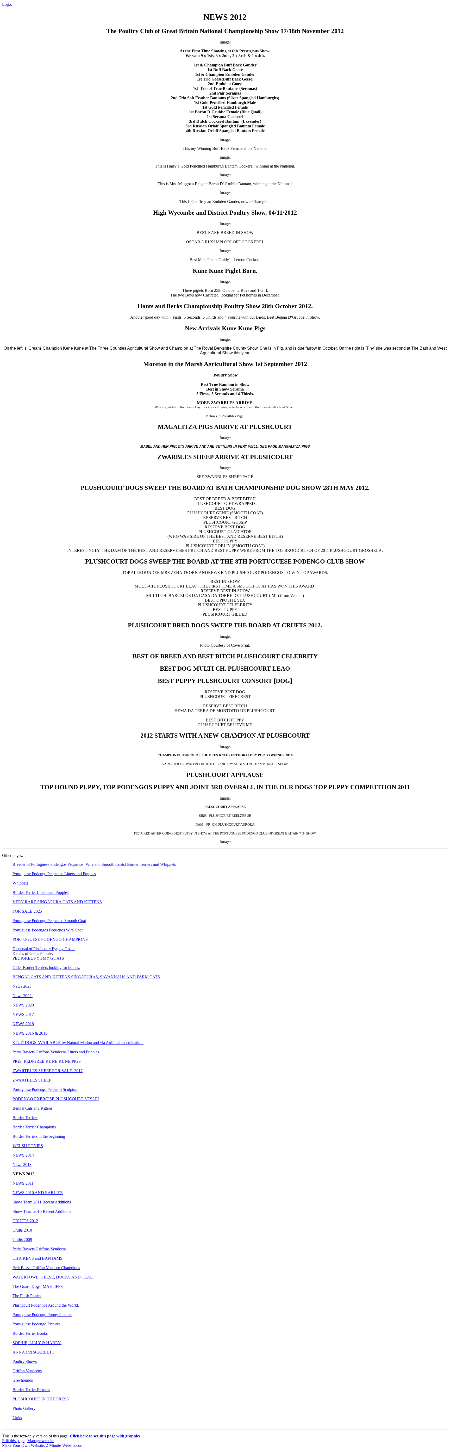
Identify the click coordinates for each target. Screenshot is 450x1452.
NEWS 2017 (23, 1014)
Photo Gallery (23, 1408)
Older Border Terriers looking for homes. (46, 967)
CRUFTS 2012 (25, 1221)
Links (17, 1418)
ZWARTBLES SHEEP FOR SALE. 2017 (47, 1070)
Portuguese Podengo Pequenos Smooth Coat (49, 920)
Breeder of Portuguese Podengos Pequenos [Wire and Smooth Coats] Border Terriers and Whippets (94, 864)
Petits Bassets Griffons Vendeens (39, 1249)
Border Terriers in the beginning (38, 1136)
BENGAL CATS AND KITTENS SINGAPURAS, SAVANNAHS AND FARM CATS (86, 977)
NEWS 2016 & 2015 (29, 1033)
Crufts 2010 (22, 1230)
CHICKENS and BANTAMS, (38, 1258)
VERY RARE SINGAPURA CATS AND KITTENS (57, 902)
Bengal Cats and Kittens (32, 1108)
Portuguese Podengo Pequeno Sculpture (45, 1089)
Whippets (20, 883)
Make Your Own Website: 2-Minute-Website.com (42, 1445)
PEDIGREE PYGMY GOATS (38, 958)
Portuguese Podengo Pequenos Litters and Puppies (54, 874)
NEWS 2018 (23, 1024)
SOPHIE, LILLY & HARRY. (36, 1342)
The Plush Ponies (26, 1296)
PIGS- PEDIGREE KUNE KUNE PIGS (46, 1061)
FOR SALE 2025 (27, 911)
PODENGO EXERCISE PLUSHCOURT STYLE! (55, 1099)
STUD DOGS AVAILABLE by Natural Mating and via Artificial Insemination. (77, 1042)
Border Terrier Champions (34, 1127)
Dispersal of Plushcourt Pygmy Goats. (43, 949)
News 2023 (22, 986)
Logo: (7, 4)
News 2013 (22, 1164)
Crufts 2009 (22, 1239)
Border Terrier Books (30, 1333)
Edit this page (13, 1440)
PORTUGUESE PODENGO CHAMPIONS (50, 939)
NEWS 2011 (23, 1183)
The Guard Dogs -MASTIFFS (37, 1286)
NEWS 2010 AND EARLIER (37, 1192)
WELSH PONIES (27, 1146)
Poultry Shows (24, 1361)
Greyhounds (22, 1380)
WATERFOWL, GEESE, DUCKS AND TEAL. (53, 1277)
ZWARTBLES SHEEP (31, 1080)
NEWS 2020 (23, 1005)
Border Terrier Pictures (31, 1389)
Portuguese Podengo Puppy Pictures (42, 1314)
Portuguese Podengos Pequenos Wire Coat (47, 930)
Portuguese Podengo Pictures (36, 1324)
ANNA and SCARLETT (33, 1352)
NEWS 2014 (23, 1155)
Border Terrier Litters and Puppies (40, 892)
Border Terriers (25, 1117)
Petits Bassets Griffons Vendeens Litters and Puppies (55, 1052)
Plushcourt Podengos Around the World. (45, 1305)
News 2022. (22, 995)
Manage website (40, 1440)
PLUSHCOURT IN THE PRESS (40, 1399)
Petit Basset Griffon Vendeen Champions (46, 1267)
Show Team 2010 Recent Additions (41, 1211)
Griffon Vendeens (27, 1371)
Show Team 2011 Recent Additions (41, 1202)
